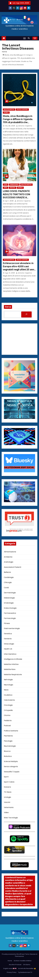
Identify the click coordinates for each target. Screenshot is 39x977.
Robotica (8, 756)
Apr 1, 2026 (9, 201)
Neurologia (8, 685)
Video (6, 812)
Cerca (8, 307)
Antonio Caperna (25, 126)
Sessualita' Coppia (11, 771)
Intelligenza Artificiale (13, 659)
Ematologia (9, 603)
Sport (6, 776)
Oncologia (8, 705)
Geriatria (7, 638)
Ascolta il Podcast (15, 965)
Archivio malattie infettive (22, 961)
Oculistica (8, 695)
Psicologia (8, 741)
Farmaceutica (10, 613)
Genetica (8, 633)
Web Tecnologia (11, 817)
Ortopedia (8, 710)
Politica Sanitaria (22, 109)
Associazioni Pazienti (12, 567)
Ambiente (8, 557)
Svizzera (7, 787)
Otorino (7, 715)
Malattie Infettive (9, 109)
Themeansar (19, 956)
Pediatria (12, 187)
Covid (5, 184)
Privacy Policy (11, 972)
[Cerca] (26, 314)
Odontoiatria (9, 700)
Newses (33, 954)
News (5, 187)
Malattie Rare (9, 669)
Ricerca (6, 112)
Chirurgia (8, 582)
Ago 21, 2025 (10, 273)
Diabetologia (9, 598)
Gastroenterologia (12, 628)
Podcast (7, 725)
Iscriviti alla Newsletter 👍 (27, 968)
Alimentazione (10, 551)
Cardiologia (9, 577)
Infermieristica (10, 654)
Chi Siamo (26, 965)
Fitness (7, 623)
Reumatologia (10, 746)
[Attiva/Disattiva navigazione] (24, 38)
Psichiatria (8, 736)
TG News (7, 792)
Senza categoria (11, 766)
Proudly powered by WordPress (13, 954)
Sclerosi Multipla (11, 761)
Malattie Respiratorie (13, 674)
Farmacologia (14, 184)
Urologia (7, 797)
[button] (29, 38)
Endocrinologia (10, 608)
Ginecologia (9, 644)
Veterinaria (8, 807)
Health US (8, 649)
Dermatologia (10, 592)
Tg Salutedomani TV (25, 972)
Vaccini (7, 802)
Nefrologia (8, 679)
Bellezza (7, 572)
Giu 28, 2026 (10, 126)
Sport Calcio (9, 782)
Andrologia (8, 562)
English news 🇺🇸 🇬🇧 (9, 968)
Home (4, 52)
